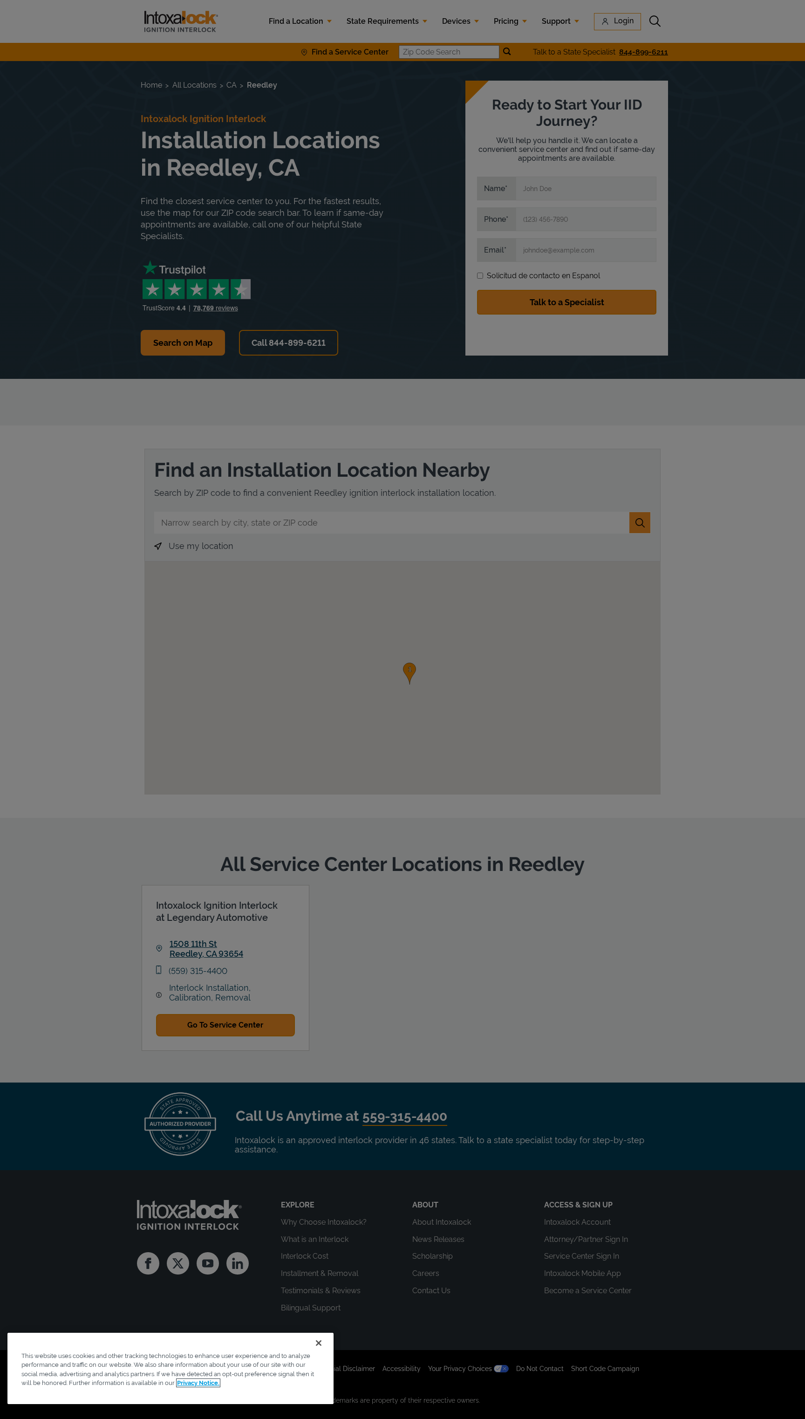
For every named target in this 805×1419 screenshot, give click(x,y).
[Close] (318, 1343)
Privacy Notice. (198, 1382)
